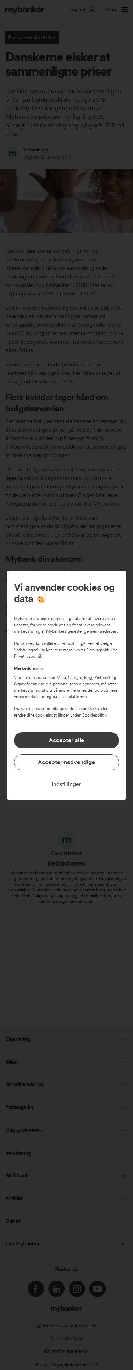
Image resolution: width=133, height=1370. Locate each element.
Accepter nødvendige (66, 762)
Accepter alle (66, 740)
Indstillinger (66, 784)
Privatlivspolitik (28, 656)
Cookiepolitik (99, 649)
